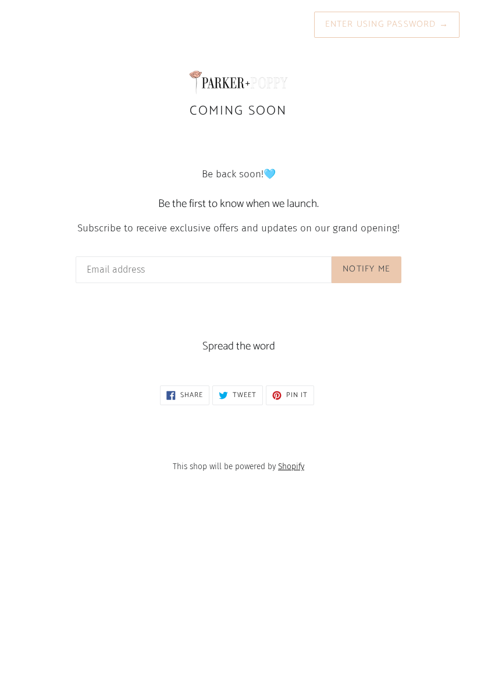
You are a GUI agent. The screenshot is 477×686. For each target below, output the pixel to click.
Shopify (291, 466)
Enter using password (386, 24)
